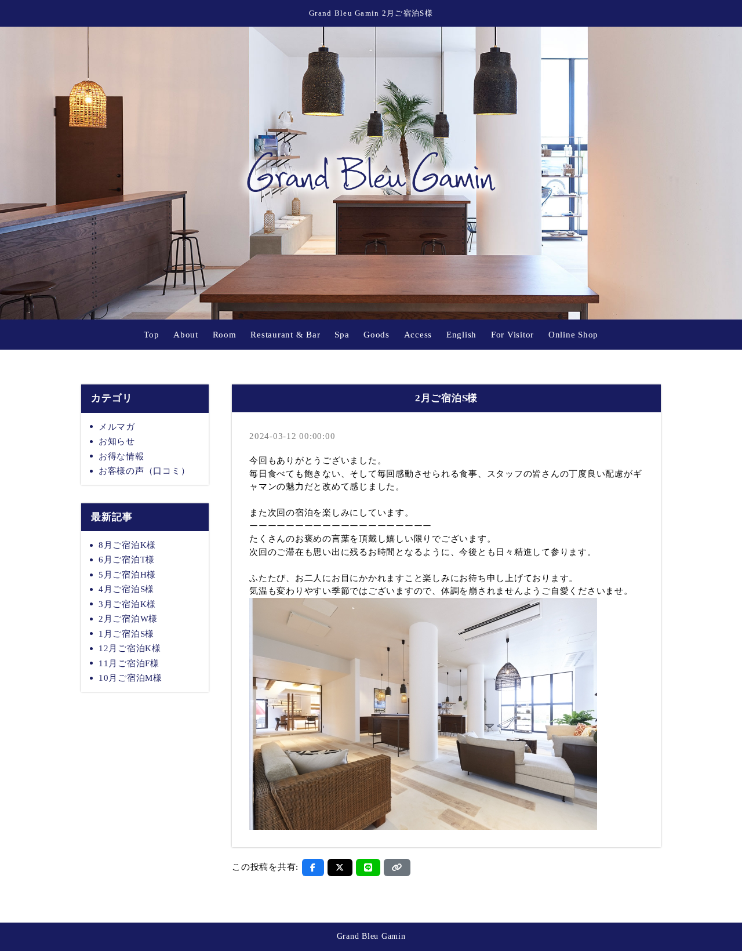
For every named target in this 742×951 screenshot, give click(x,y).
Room (225, 334)
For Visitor (512, 334)
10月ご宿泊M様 (130, 678)
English (461, 334)
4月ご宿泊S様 (126, 589)
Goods (376, 334)
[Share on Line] (368, 867)
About (185, 334)
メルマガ (117, 426)
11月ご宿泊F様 (129, 663)
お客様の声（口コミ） (144, 470)
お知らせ (117, 441)
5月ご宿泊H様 (127, 574)
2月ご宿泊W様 (128, 618)
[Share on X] (340, 867)
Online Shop (573, 334)
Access (418, 334)
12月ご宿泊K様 (130, 648)
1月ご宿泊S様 (126, 633)
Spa (341, 334)
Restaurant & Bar (285, 334)
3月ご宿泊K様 (127, 604)
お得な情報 (121, 456)
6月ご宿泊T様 (127, 559)
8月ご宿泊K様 (127, 545)
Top (151, 334)
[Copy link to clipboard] (397, 867)
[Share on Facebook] (313, 867)
